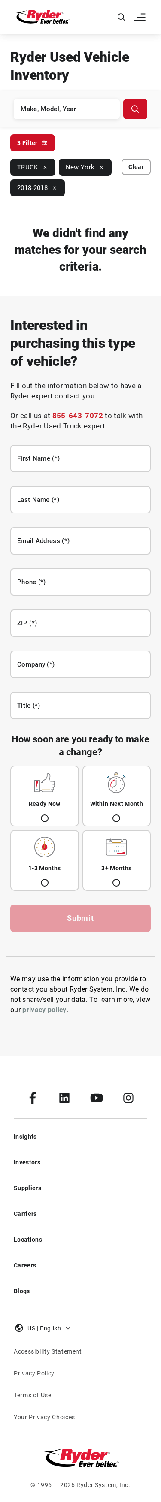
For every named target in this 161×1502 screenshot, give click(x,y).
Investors (27, 1162)
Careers (25, 1265)
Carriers (25, 1213)
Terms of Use (33, 1395)
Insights (25, 1136)
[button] (140, 17)
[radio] (44, 796)
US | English (44, 1328)
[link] (32, 1097)
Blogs (22, 1291)
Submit (80, 918)
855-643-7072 (77, 415)
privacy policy (44, 1010)
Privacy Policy (34, 1373)
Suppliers (27, 1188)
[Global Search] (121, 17)
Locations (28, 1239)
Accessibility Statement (48, 1351)
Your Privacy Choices (44, 1417)
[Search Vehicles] (135, 109)
